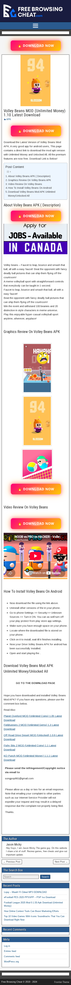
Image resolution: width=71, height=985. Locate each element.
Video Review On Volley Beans (25, 184)
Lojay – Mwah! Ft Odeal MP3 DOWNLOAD (25, 892)
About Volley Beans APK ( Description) (29, 176)
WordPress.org (11, 961)
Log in (7, 946)
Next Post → (61, 861)
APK (8, 119)
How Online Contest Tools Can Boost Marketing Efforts (31, 911)
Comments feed (12, 956)
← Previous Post (11, 861)
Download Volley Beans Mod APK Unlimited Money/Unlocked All (31, 193)
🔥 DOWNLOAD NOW (36, 45)
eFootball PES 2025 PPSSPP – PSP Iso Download (29, 897)
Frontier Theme (61, 982)
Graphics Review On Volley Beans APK (29, 180)
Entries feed (10, 951)
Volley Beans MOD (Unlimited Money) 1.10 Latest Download (34, 112)
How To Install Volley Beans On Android (30, 187)
